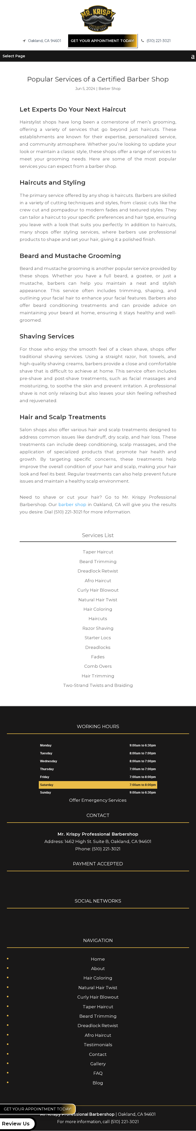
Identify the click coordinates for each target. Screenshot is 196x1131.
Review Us (16, 1124)
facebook (87, 920)
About (98, 968)
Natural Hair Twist (97, 987)
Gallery (98, 1063)
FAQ (98, 1073)
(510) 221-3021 (158, 40)
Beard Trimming (98, 1016)
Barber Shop (110, 88)
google (97, 920)
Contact (98, 1054)
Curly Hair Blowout (98, 997)
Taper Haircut (98, 1006)
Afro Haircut (98, 1035)
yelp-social (107, 920)
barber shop (72, 504)
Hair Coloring (97, 977)
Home (98, 959)
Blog (98, 1082)
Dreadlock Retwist (98, 1025)
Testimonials (98, 1044)
